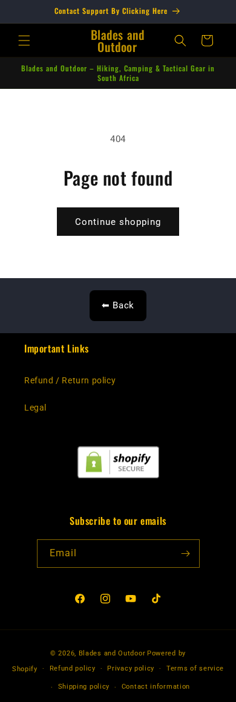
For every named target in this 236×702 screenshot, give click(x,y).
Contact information (156, 687)
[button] (24, 40)
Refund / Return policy (70, 380)
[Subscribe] (185, 553)
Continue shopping (118, 221)
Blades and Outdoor (112, 653)
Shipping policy (84, 687)
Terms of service (195, 668)
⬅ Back (118, 305)
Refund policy (73, 668)
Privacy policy (130, 668)
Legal (35, 407)
